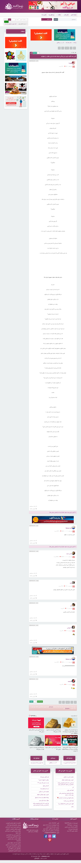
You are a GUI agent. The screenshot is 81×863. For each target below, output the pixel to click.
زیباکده (74, 42)
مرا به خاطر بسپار (22, 24)
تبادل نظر (66, 15)
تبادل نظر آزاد (69, 42)
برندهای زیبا (51, 15)
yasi (71, 583)
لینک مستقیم (33, 506)
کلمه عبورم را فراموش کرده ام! (10, 24)
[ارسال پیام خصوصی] (73, 66)
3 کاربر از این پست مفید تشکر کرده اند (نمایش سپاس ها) (62, 512)
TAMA (70, 63)
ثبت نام (51, 707)
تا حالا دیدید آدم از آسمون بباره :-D (68, 763)
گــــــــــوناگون (60, 42)
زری (71, 605)
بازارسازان (36, 858)
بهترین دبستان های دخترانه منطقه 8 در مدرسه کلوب (32, 831)
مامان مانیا (69, 554)
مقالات (59, 15)
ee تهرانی (69, 628)
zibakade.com (45, 856)
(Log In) (67, 708)
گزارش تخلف (33, 509)
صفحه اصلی (73, 15)
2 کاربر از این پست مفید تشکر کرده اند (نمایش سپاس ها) (62, 547)
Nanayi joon (69, 528)
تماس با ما (44, 15)
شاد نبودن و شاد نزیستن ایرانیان (36, 763)
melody (70, 681)
